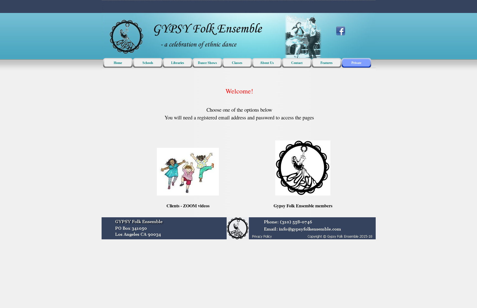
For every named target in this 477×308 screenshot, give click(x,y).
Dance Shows (207, 63)
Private (356, 63)
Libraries (177, 63)
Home (118, 63)
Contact (297, 63)
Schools (147, 63)
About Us (267, 63)
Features (326, 63)
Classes (237, 63)
